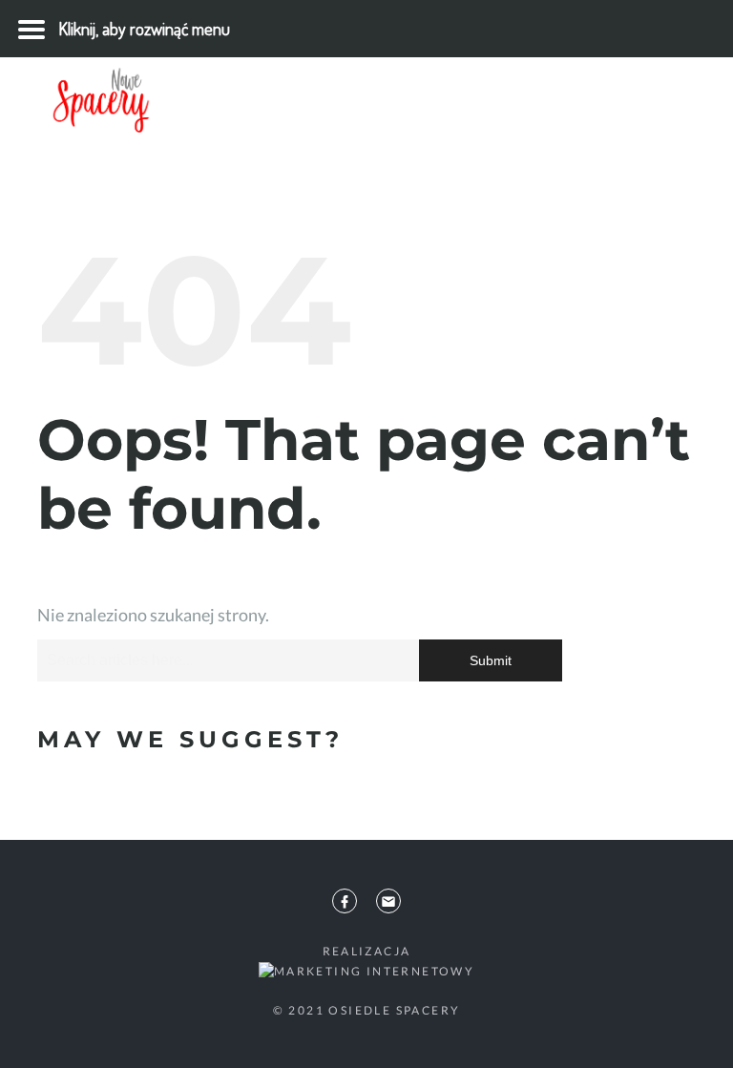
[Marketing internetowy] (366, 970)
